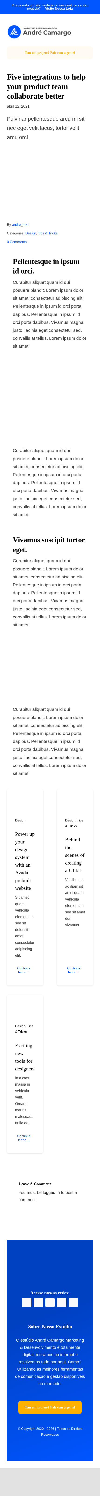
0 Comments (17, 242)
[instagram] (38, 1302)
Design (30, 233)
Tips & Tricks (48, 233)
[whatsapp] (73, 1302)
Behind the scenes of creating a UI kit (74, 855)
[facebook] (26, 1302)
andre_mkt (20, 224)
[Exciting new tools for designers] (25, 1002)
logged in (51, 1192)
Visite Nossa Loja (59, 8)
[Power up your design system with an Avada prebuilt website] (25, 796)
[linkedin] (61, 1302)
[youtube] (50, 1302)
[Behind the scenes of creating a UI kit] (75, 796)
